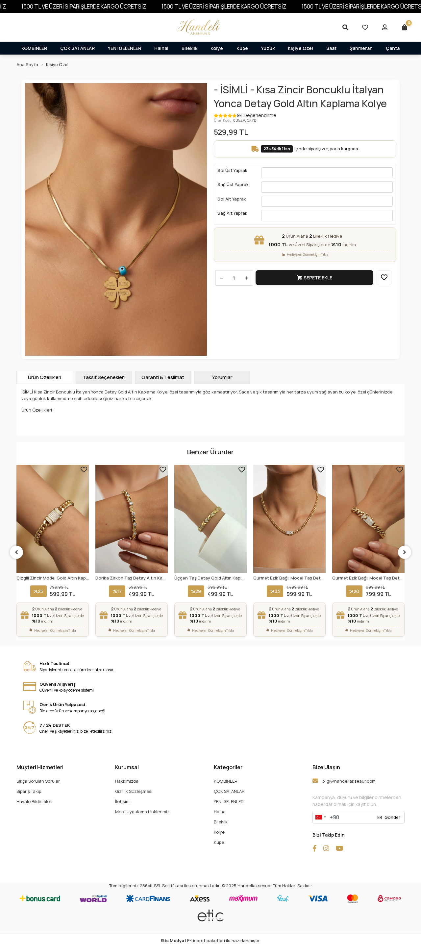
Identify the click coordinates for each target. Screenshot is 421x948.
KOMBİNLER (34, 48)
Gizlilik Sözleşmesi (133, 791)
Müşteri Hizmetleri (39, 767)
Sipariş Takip (28, 791)
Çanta (393, 48)
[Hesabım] (384, 27)
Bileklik (189, 48)
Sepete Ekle (318, 277)
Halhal (161, 48)
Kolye (216, 48)
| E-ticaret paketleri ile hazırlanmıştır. (210, 940)
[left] (16, 552)
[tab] (44, 377)
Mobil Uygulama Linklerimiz (142, 812)
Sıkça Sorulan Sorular (38, 781)
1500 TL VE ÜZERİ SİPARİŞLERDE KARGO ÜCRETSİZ (83, 6)
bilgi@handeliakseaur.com (348, 781)
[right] (404, 552)
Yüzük (268, 48)
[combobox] (320, 817)
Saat (331, 48)
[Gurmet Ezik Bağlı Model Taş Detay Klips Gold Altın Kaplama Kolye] (289, 519)
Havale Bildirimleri (34, 801)
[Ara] (345, 27)
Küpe (242, 48)
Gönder (392, 817)
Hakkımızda (126, 781)
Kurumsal (127, 767)
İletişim (122, 801)
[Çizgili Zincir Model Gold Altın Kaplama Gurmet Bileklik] (52, 519)
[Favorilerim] (365, 27)
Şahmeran (361, 48)
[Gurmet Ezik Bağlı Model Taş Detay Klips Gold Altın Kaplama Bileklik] (368, 519)
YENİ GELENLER (124, 48)
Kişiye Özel (300, 48)
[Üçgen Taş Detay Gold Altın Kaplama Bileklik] (210, 519)
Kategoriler (228, 767)
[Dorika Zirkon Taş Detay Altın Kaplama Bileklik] (131, 519)
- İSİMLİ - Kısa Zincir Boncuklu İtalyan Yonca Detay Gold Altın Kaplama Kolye (300, 96)
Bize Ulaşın (326, 767)
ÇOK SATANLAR (77, 48)
